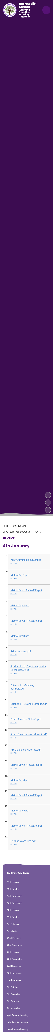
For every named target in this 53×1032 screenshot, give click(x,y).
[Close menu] (46, 10)
